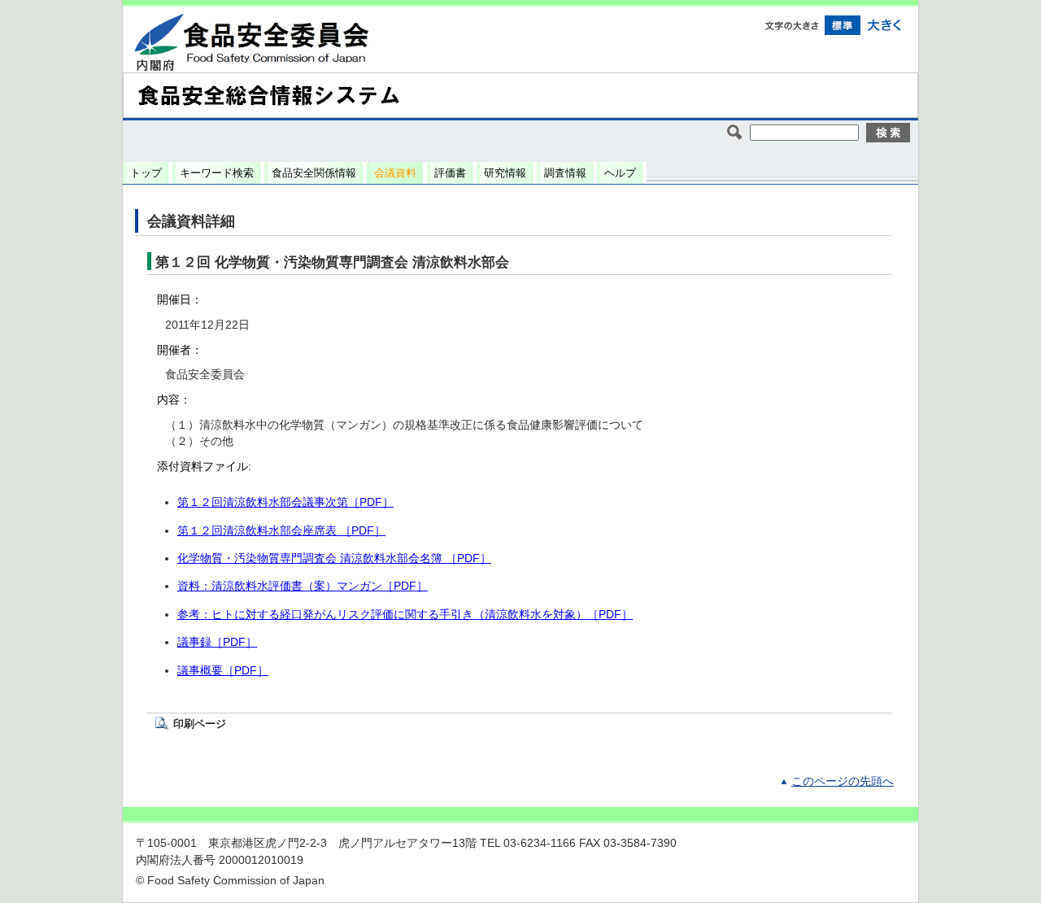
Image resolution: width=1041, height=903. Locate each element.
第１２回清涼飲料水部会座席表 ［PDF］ (281, 531)
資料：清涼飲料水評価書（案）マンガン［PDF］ (302, 586)
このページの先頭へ (842, 781)
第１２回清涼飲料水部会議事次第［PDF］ (285, 502)
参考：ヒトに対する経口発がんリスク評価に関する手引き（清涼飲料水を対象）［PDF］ (405, 615)
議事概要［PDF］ (222, 671)
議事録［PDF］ (217, 642)
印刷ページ (199, 724)
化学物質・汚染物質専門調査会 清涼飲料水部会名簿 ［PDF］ (334, 558)
